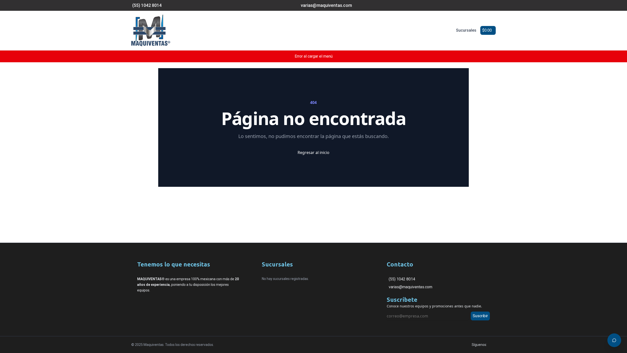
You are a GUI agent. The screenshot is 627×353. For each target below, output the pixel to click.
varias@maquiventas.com (410, 287)
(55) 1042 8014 (402, 279)
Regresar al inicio (313, 152)
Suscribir (480, 316)
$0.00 (487, 30)
